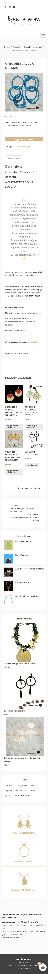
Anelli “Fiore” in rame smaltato (29, 569)
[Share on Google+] (27, 488)
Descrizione (14, 158)
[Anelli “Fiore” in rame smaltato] (8, 572)
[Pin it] (31, 488)
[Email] (14, 7)
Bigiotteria (9, 785)
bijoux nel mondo (22, 795)
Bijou (33, 790)
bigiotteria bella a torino (15, 790)
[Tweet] (22, 488)
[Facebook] (5, 7)
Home (7, 47)
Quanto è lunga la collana (27, 596)
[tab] (14, 158)
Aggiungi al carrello (24, 139)
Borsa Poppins (21, 555)
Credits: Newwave (24, 968)
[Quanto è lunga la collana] (8, 600)
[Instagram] (10, 7)
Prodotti (16, 47)
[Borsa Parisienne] (8, 545)
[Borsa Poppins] (8, 559)
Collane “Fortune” (23, 583)
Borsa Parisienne (23, 541)
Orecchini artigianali (33, 47)
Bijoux (7, 795)
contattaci (33, 342)
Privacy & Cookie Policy (33, 965)
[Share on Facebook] (18, 488)
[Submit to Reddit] (35, 488)
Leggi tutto (31, 465)
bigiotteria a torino (26, 785)
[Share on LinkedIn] (39, 488)
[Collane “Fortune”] (8, 586)
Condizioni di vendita (14, 965)
